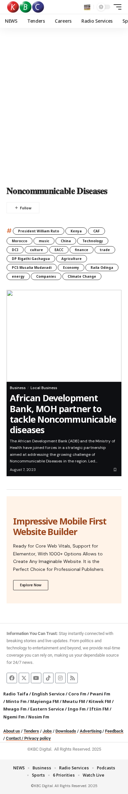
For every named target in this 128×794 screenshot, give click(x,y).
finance (81, 249)
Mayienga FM (44, 701)
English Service (48, 694)
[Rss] (72, 678)
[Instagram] (60, 678)
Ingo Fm (77, 709)
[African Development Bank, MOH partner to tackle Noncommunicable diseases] (64, 336)
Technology (92, 241)
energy (18, 276)
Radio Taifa (15, 694)
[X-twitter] (24, 678)
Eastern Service (47, 709)
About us (11, 731)
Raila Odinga (102, 267)
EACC (58, 249)
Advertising (90, 731)
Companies (46, 276)
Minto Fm (16, 701)
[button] (87, 7)
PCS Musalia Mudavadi (32, 267)
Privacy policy (37, 738)
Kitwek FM (100, 701)
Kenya (76, 231)
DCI (15, 249)
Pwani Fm (100, 694)
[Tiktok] (48, 678)
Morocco (19, 241)
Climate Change (82, 276)
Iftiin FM (99, 709)
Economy (71, 267)
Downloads (65, 731)
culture (36, 249)
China (66, 241)
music (44, 241)
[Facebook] (12, 678)
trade (105, 249)
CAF (96, 231)
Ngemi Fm (14, 717)
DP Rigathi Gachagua (31, 258)
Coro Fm (77, 694)
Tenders (31, 731)
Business (18, 387)
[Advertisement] (64, 112)
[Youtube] (36, 678)
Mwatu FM (73, 701)
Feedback (114, 731)
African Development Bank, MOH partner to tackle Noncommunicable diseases (63, 414)
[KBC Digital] (26, 7)
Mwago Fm (15, 709)
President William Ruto (38, 231)
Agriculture (71, 258)
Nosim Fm (38, 717)
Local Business (44, 387)
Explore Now (30, 584)
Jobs (47, 731)
